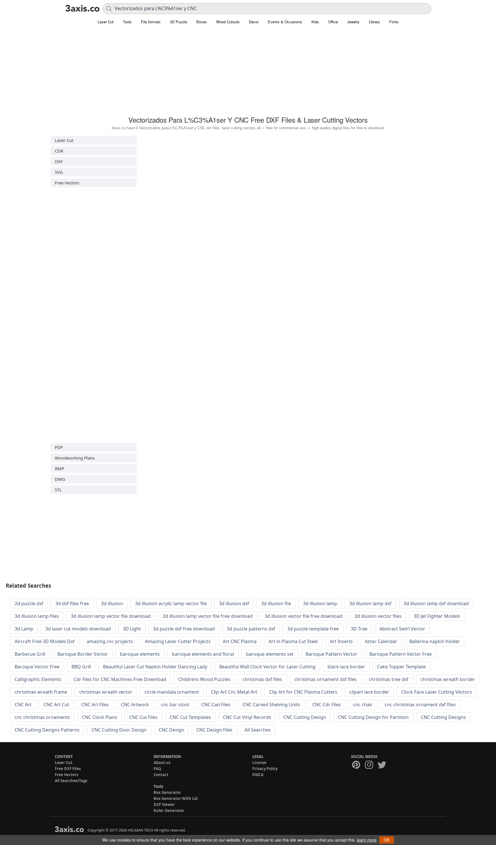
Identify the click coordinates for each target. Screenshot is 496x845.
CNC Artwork (135, 704)
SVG (59, 172)
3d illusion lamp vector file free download (208, 616)
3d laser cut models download (78, 629)
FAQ (157, 768)
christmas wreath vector (105, 692)
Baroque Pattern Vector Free (400, 654)
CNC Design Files (214, 730)
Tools (127, 21)
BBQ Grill (81, 666)
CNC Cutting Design (304, 717)
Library (374, 21)
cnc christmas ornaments (42, 717)
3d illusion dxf (234, 603)
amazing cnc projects (110, 641)
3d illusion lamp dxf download (436, 603)
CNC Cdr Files (326, 704)
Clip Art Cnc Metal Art (234, 692)
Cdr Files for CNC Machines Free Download (119, 679)
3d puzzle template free (313, 629)
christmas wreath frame (41, 692)
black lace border (346, 666)
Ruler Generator (169, 810)
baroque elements (140, 654)
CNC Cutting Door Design (119, 730)
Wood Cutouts (228, 21)
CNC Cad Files (215, 704)
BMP (59, 468)
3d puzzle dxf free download (184, 629)
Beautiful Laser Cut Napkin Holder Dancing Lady (155, 666)
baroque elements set (270, 654)
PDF (59, 447)
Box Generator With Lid (175, 798)
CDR (59, 151)
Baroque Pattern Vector (331, 654)
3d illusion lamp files (37, 616)
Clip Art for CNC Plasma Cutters (303, 692)
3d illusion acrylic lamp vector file (171, 603)
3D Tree (359, 629)
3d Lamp (24, 629)
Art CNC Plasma (240, 641)
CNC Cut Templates (190, 717)
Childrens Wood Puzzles (204, 679)
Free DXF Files (68, 768)
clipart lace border (369, 692)
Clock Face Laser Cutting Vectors (436, 692)
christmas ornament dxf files (325, 679)
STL (58, 490)
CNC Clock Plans (99, 717)
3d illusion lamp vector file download (111, 616)
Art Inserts (341, 641)
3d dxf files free (72, 603)
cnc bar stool (175, 704)
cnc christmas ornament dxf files (420, 704)
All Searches (258, 730)
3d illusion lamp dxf (370, 603)
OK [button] (387, 840)
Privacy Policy (265, 768)
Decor (254, 21)
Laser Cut (106, 21)
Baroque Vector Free (37, 666)
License (259, 762)
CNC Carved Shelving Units (271, 704)
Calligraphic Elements (38, 679)
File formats (151, 21)
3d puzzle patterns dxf (251, 629)
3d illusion (112, 603)
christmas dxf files (262, 679)
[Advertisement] (248, 73)
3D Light (132, 629)
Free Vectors (67, 183)
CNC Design (171, 730)
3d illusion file (276, 603)
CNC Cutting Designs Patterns (47, 730)
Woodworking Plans (75, 458)
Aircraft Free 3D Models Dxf (45, 641)
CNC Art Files (95, 704)
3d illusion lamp (320, 603)
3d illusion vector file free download (303, 616)
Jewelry (353, 21)
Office (333, 21)
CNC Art (23, 704)
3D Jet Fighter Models (437, 616)
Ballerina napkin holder (434, 641)
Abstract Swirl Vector (402, 629)
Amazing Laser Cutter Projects (178, 641)
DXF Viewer (164, 804)
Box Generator (167, 792)
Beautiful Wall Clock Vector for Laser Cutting (267, 666)
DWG (60, 479)
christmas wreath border (448, 679)
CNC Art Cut (56, 704)
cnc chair (363, 704)
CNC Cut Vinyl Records (247, 717)
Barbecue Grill (30, 654)
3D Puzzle (178, 21)
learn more (367, 840)
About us (162, 762)
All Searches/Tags (71, 780)
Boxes (201, 21)
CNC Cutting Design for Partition (373, 717)
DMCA (258, 774)
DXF (59, 161)
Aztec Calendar (381, 641)
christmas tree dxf (388, 679)
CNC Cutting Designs (443, 717)
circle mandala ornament (171, 692)
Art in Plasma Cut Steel (293, 641)
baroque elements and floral (203, 654)
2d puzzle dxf (29, 603)
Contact (161, 774)
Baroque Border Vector (82, 654)
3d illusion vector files (378, 616)
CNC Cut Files (143, 717)
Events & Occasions (285, 21)
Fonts (394, 21)
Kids (315, 21)
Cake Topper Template (401, 666)
